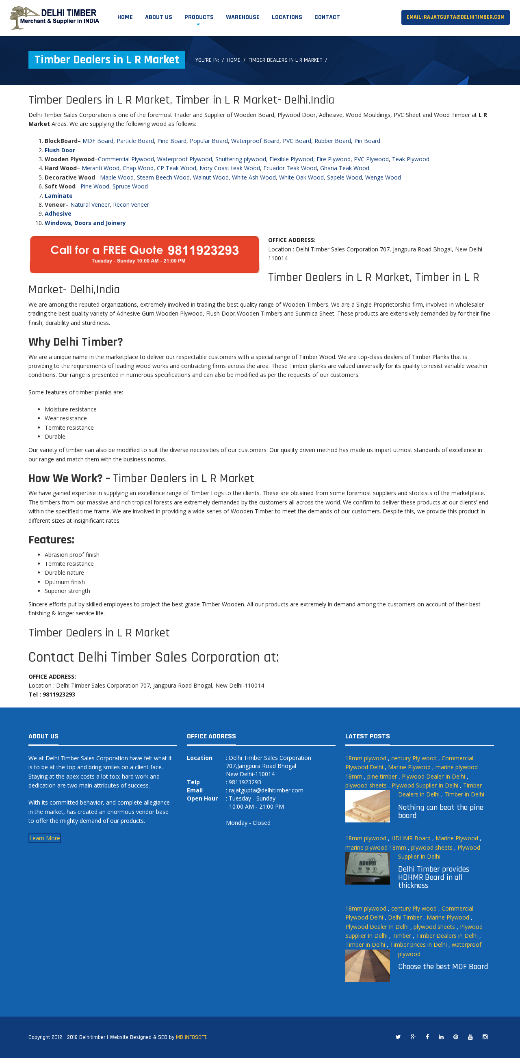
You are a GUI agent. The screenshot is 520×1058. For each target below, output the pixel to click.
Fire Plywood (333, 159)
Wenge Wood (383, 177)
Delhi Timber (405, 917)
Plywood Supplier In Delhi (425, 785)
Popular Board (209, 141)
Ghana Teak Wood (344, 168)
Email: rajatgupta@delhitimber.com (456, 17)
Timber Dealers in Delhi (447, 935)
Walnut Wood (211, 177)
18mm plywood (365, 758)
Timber (401, 935)
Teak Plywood (410, 159)
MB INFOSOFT (191, 1037)
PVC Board (297, 141)
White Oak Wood (301, 177)
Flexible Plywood (291, 159)
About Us (158, 17)
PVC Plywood (371, 159)
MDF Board (97, 141)
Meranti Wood (100, 168)
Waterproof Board (255, 141)
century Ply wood (414, 758)
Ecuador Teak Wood (290, 168)
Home (125, 17)
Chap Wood (138, 168)
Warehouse (243, 17)
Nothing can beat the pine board (440, 811)
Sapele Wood (344, 177)
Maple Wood (117, 177)
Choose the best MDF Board (443, 966)
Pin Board (367, 141)
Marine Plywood (409, 767)
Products (199, 17)
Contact (327, 17)
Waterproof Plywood (184, 159)
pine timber (382, 776)
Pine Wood (94, 186)
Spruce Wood (130, 186)
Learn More (44, 838)
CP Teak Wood (176, 168)
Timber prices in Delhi (418, 944)
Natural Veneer (90, 204)
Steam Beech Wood (163, 177)
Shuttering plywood (240, 159)
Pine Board (171, 141)
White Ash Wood (254, 177)
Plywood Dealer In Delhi (433, 776)
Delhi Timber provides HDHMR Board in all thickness (433, 877)
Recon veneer (131, 204)
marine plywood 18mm (375, 847)
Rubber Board (332, 141)
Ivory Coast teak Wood (229, 168)
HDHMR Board (411, 838)
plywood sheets (366, 785)
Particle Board (135, 141)
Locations (287, 17)
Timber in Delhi (464, 794)
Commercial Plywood (126, 159)
